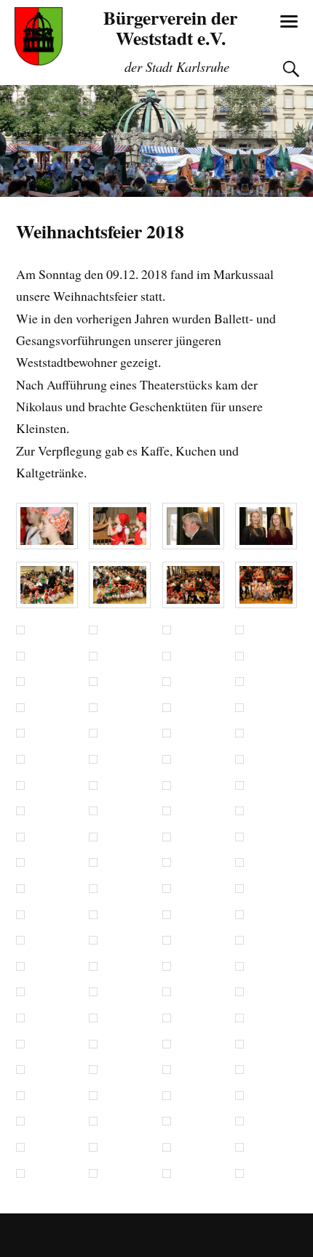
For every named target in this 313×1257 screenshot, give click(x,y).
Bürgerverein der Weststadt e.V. (170, 28)
